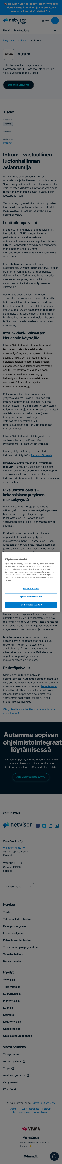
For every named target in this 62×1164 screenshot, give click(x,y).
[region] (31, 582)
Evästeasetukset (31, 589)
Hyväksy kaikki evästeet (31, 605)
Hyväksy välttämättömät (31, 597)
